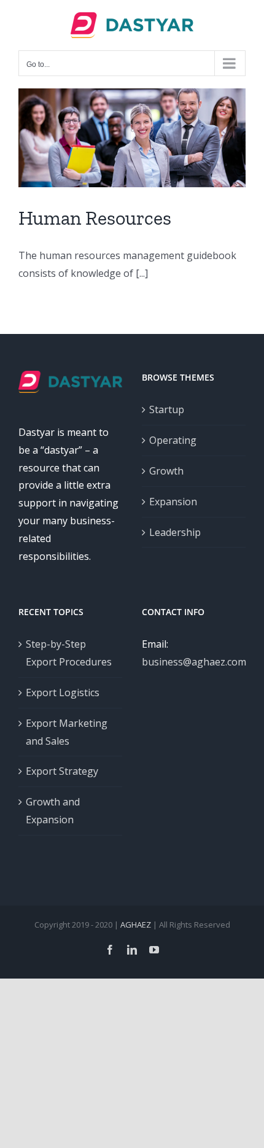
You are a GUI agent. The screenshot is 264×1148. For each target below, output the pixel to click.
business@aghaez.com (194, 662)
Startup (166, 409)
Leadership (175, 532)
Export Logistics (62, 692)
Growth (166, 471)
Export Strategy (62, 771)
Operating (172, 440)
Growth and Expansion (53, 810)
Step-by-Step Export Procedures (69, 653)
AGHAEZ (135, 924)
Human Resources (94, 218)
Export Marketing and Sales (66, 732)
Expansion (173, 501)
